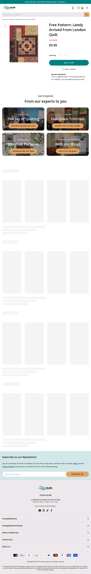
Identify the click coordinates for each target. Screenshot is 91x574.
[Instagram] (44, 511)
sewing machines (8, 467)
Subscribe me (77, 474)
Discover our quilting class (23, 126)
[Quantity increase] (67, 55)
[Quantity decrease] (64, 55)
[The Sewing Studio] (9, 10)
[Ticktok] (47, 511)
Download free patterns (23, 151)
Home (4, 19)
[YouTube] (40, 511)
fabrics (75, 463)
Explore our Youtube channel (68, 126)
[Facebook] (51, 511)
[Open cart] (82, 8)
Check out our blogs (68, 151)
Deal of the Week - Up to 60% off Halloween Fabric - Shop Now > (45, 2)
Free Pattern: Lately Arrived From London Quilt (21, 19)
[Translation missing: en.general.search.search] (86, 14)
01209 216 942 (45, 495)
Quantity (52, 55)
